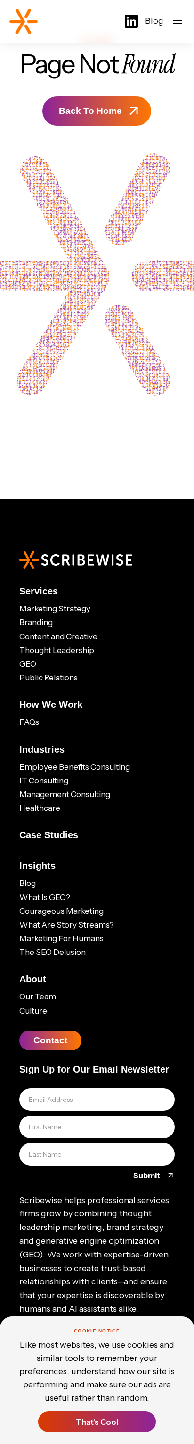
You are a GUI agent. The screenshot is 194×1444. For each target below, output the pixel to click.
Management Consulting (64, 794)
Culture (33, 1010)
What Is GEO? (44, 897)
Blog (154, 21)
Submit (147, 1175)
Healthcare (39, 808)
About (32, 979)
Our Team (37, 996)
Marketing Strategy (54, 608)
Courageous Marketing (61, 911)
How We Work (50, 704)
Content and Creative (58, 636)
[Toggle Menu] (177, 21)
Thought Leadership (56, 650)
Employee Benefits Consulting (74, 767)
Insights (37, 865)
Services (38, 591)
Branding (36, 622)
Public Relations (48, 677)
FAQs (29, 722)
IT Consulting (43, 780)
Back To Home (90, 111)
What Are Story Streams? (66, 924)
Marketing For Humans (61, 938)
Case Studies (48, 835)
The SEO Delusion (52, 952)
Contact (50, 1040)
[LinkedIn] (131, 21)
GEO (27, 664)
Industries (42, 749)
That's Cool (97, 1422)
